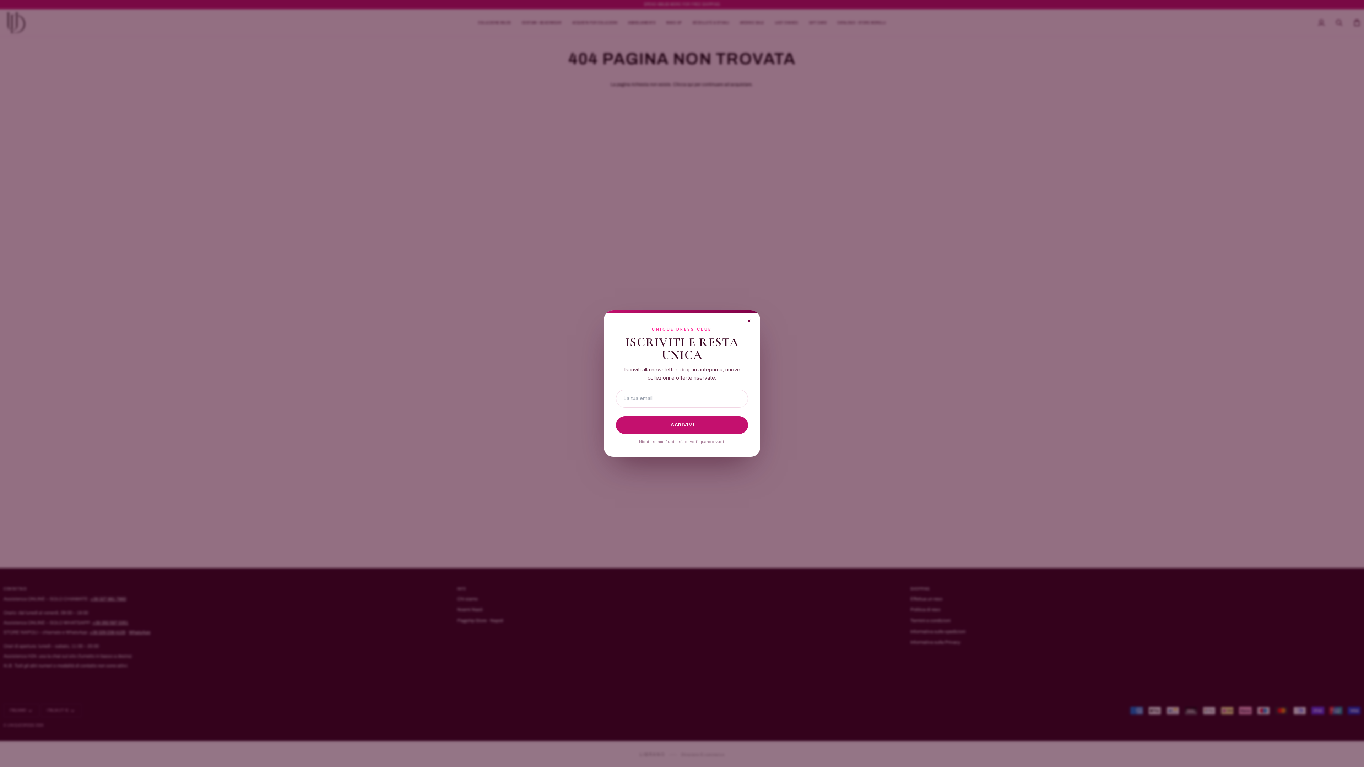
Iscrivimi (682, 425)
